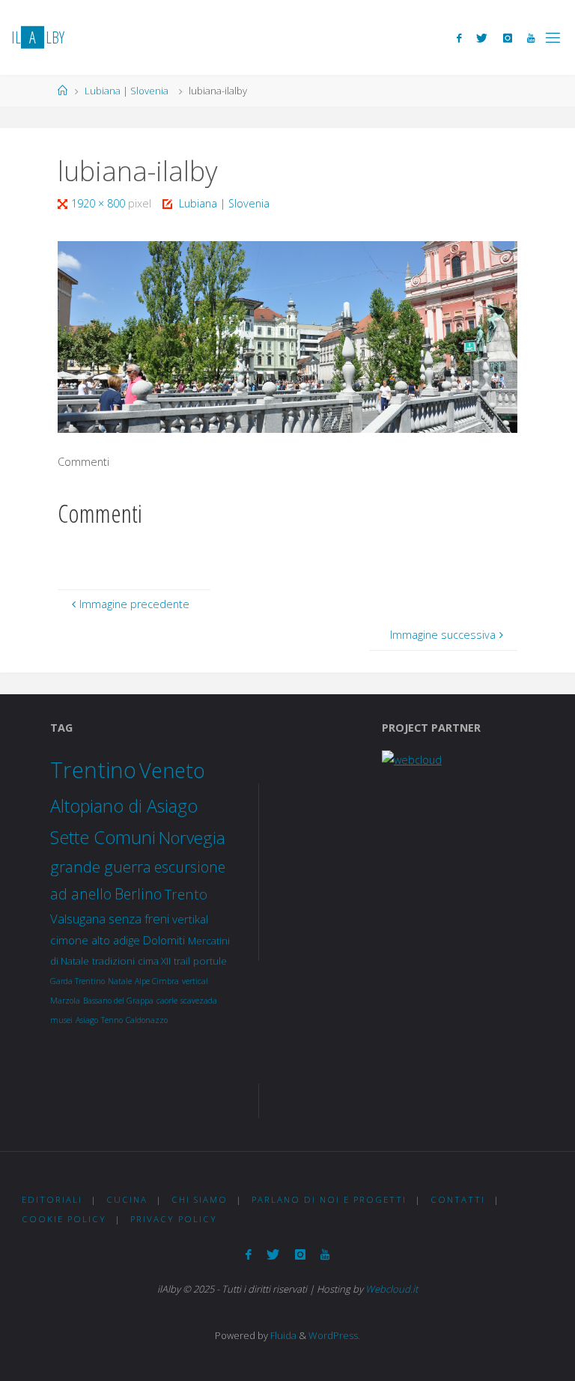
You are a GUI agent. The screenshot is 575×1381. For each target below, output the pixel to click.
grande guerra (100, 866)
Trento (186, 893)
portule (210, 961)
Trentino (93, 770)
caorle (166, 1000)
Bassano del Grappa (118, 1000)
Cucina (126, 1199)
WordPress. (334, 1335)
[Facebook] (459, 38)
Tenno (112, 1020)
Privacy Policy (173, 1218)
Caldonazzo (147, 1020)
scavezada (198, 1000)
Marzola (65, 1000)
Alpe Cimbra (157, 981)
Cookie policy (64, 1218)
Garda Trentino (77, 981)
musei (61, 1020)
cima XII (154, 961)
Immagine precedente (134, 604)
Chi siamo (199, 1199)
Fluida (282, 1335)
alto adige (115, 939)
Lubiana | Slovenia (126, 90)
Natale (120, 981)
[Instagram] (508, 38)
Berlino (138, 894)
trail (182, 961)
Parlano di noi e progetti (329, 1199)
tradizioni (113, 961)
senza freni (139, 918)
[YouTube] (531, 38)
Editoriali (52, 1199)
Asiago (87, 1020)
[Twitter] (482, 38)
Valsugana (78, 918)
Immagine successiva (443, 635)
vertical (195, 981)
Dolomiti (164, 939)
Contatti (458, 1199)
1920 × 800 (99, 203)
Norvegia (192, 837)
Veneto (172, 770)
